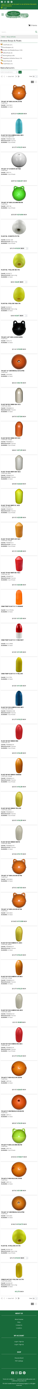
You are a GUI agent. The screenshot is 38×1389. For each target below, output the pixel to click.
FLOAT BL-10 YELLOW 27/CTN (10, 1245)
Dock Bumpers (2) (8, 47)
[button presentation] (17, 72)
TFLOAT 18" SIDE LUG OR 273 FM (11, 101)
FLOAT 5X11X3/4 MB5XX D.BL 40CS (12, 707)
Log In (5, 8)
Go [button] (20, 72)
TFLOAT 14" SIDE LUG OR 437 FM (11, 909)
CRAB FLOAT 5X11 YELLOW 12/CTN (12, 1279)
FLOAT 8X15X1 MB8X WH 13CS (11, 404)
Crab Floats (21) (7, 45)
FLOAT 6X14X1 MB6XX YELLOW (11, 808)
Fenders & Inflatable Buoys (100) (12, 50)
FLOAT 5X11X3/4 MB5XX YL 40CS (11, 943)
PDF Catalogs (19, 1361)
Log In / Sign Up (19, 1341)
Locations (19, 1328)
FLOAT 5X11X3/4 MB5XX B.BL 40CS (12, 135)
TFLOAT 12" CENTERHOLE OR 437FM (12, 370)
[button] (36, 31)
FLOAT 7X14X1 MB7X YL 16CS (10, 505)
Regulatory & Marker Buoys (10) (12, 58)
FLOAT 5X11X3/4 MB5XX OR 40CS (12, 976)
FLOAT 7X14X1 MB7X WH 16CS (11, 471)
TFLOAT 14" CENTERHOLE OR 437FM (12, 1212)
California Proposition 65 (19, 1381)
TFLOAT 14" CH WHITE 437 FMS (11, 169)
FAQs (19, 1322)
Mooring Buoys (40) (9, 55)
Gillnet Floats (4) (7, 53)
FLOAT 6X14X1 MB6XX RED (9, 741)
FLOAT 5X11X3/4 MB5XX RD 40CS (11, 1044)
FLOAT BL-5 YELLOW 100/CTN (10, 303)
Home (3, 37)
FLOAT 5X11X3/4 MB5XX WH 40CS (12, 1010)
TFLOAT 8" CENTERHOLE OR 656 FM (12, 1111)
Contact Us (19, 1325)
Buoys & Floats (11, 37)
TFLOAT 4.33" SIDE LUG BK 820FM (12, 337)
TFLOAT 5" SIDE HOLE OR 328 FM (11, 1077)
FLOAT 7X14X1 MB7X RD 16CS (10, 572)
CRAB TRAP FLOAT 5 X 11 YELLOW (12, 673)
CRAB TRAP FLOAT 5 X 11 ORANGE (12, 606)
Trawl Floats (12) (8, 64)
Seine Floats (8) (7, 61)
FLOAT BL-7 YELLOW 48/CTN (10, 269)
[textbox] (17, 32)
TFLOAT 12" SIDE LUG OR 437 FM (11, 875)
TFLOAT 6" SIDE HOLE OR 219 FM (11, 1178)
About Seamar (19, 1319)
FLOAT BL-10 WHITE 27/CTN (10, 236)
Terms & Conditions (9, 1379)
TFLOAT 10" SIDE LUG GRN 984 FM (12, 202)
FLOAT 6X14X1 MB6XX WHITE (10, 842)
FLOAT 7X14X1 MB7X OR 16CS (10, 539)
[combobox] (18, 32)
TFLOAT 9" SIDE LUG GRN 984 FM (11, 1144)
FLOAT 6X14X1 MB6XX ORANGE (11, 774)
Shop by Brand (19, 1358)
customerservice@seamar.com (26, 1379)
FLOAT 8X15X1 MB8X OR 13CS (10, 438)
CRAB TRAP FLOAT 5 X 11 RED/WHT (12, 640)
